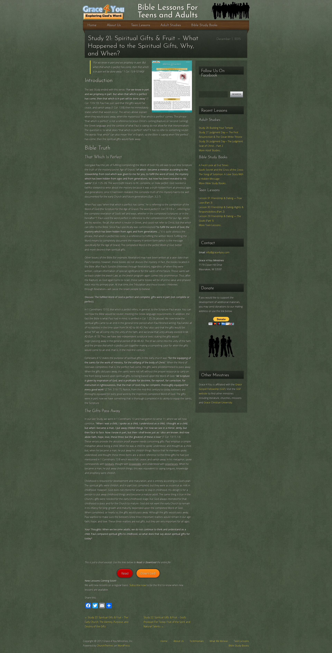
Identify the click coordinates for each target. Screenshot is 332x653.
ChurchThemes (105, 645)
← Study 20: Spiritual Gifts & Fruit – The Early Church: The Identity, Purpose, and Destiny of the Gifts (106, 622)
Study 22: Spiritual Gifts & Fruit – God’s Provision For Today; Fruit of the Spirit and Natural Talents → (167, 622)
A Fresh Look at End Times (213, 165)
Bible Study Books (204, 25)
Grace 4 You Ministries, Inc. (114, 11)
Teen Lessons (140, 25)
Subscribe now (138, 585)
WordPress (124, 645)
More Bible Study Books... (213, 183)
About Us (114, 25)
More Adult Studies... (210, 150)
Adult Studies (170, 25)
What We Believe (219, 641)
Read (125, 573)
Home (91, 25)
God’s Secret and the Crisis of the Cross (221, 169)
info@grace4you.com (217, 252)
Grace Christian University (218, 402)
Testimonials (197, 641)
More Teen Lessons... (210, 225)
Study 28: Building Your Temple (216, 128)
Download (147, 573)
